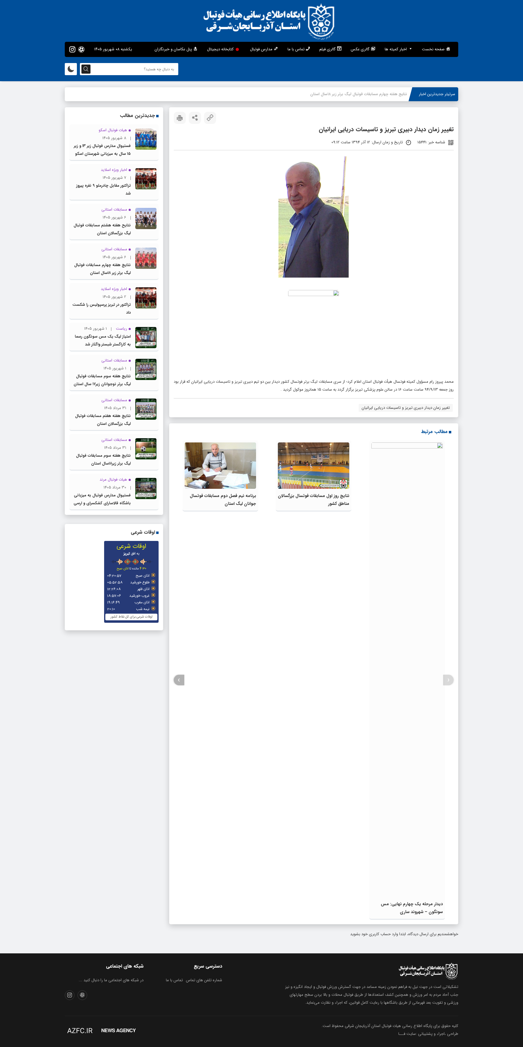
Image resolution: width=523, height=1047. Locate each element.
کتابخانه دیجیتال (220, 49)
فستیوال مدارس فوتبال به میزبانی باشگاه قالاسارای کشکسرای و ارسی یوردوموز (102, 503)
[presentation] (448, 680)
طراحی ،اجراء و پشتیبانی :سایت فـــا (428, 1034)
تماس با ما (174, 980)
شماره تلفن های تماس (204, 980)
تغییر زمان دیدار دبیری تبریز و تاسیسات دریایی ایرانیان (406, 408)
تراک (403, 94)
